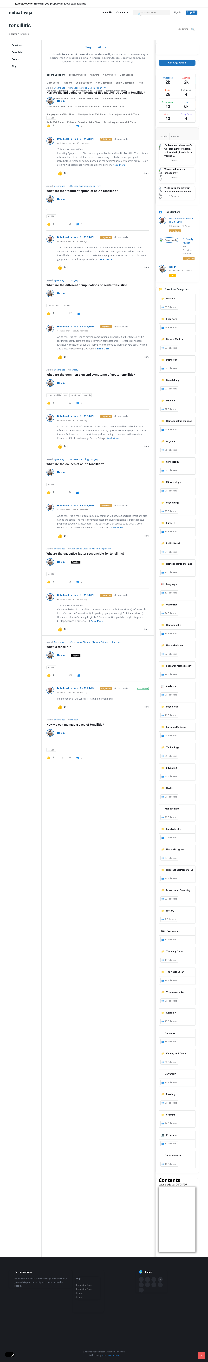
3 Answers (174, 196)
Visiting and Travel (176, 1053)
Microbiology (85, 185)
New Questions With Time (91, 114)
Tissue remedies (175, 992)
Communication (173, 1155)
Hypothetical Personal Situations (177, 870)
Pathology (84, 459)
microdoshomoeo (110, 1355)
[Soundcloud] (141, 1284)
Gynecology (172, 462)
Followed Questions (57, 90)
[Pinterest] (153, 1284)
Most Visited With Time (59, 106)
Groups (16, 59)
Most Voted (52, 82)
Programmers (174, 931)
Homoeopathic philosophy (176, 421)
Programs (171, 1135)
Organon (171, 441)
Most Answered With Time (60, 98)
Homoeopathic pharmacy (176, 564)
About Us (107, 12)
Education (171, 768)
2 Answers (174, 177)
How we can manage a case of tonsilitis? (75, 724)
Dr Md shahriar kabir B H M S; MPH (76, 139)
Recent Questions (55, 75)
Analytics (171, 686)
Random (67, 82)
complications (54, 305)
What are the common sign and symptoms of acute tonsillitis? (90, 374)
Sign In (177, 12)
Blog (14, 66)
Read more (119, 165)
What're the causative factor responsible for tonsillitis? (85, 553)
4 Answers (174, 160)
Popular (164, 136)
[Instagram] (147, 1284)
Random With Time (113, 106)
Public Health (173, 543)
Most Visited (126, 75)
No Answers (109, 75)
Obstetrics (171, 604)
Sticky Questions (125, 82)
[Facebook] (141, 1279)
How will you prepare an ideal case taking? (44, 3)
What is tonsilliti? (58, 647)
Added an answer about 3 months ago (73, 143)
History (170, 910)
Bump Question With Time (60, 114)
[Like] (59, 173)
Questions (17, 45)
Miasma (96, 548)
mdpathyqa (20, 12)
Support (79, 1293)
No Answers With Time (115, 98)
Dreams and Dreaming (178, 890)
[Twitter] (147, 1279)
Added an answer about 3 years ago (72, 509)
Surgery (97, 185)
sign (65, 395)
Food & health (173, 829)
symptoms (75, 395)
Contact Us (122, 12)
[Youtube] (160, 1279)
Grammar (171, 1114)
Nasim (61, 199)
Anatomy (171, 1012)
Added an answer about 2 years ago (72, 331)
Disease (74, 185)
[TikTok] (141, 1290)
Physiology (172, 706)
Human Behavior (175, 645)
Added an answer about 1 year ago (72, 241)
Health (169, 788)
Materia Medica (174, 339)
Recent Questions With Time (111, 90)
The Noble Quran (175, 972)
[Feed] (160, 1284)
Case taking (76, 548)
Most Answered (77, 75)
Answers (94, 75)
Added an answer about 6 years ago (72, 599)
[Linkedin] (153, 1279)
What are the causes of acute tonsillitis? (75, 464)
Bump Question (84, 82)
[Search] (140, 14)
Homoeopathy (173, 625)
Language (171, 584)
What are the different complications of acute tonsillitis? (86, 285)
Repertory (106, 548)
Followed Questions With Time (83, 122)
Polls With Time (55, 122)
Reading (170, 1094)
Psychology (172, 502)
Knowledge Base (83, 1285)
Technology (172, 747)
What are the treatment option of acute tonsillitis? (82, 191)
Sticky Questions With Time (124, 114)
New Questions (104, 82)
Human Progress (175, 849)
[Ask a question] (201, 1355)
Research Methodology (178, 666)
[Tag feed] (109, 47)
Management (172, 808)
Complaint (17, 52)
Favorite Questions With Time (120, 122)
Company (170, 1033)
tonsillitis (51, 216)
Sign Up (191, 12)
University (170, 1074)
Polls (140, 82)
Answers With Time (88, 98)
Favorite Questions (82, 90)
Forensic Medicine (176, 727)
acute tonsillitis (54, 395)
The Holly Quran (174, 951)
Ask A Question (177, 62)
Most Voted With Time (87, 106)
